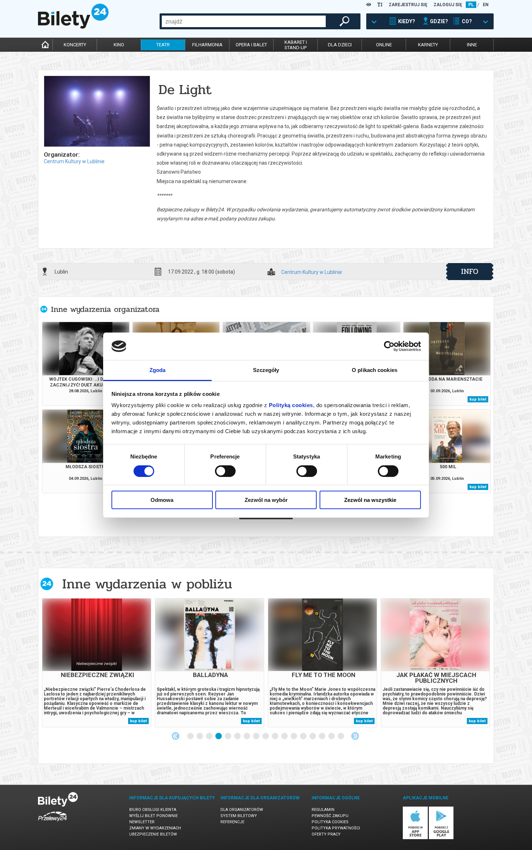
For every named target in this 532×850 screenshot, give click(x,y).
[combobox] (244, 21)
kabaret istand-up (295, 44)
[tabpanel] (96, 662)
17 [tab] (341, 736)
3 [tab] (209, 736)
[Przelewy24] (52, 822)
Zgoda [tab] (157, 370)
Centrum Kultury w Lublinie (74, 161)
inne (472, 44)
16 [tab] (331, 736)
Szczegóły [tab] (266, 370)
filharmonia (207, 44)
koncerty (75, 44)
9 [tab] (266, 736)
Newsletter (142, 822)
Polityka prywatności (336, 828)
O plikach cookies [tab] (374, 370)
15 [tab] (322, 736)
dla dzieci (340, 44)
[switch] (225, 471)
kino (119, 44)
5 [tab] (228, 736)
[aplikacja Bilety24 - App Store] (415, 838)
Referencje (232, 822)
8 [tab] (256, 736)
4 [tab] (219, 736)
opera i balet (251, 44)
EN (486, 4)
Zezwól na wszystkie (370, 500)
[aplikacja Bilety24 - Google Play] (441, 838)
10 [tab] (275, 736)
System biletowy (238, 815)
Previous (176, 736)
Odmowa (162, 500)
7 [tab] (247, 736)
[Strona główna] (73, 27)
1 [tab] (190, 736)
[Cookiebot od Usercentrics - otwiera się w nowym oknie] (389, 346)
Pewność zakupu (330, 815)
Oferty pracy (326, 834)
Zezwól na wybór (266, 500)
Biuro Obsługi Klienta (152, 809)
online (384, 44)
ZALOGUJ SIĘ (448, 4)
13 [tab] (303, 736)
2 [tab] (200, 736)
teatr (163, 44)
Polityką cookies (291, 405)
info (469, 271)
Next (355, 736)
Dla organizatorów (241, 809)
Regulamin (323, 809)
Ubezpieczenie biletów (153, 834)
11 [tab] (284, 736)
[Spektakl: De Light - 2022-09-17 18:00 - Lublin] (96, 112)
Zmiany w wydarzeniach (155, 828)
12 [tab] (294, 736)
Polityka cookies (330, 822)
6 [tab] (237, 736)
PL (471, 4)
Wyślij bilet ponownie (153, 815)
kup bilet (477, 399)
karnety (428, 44)
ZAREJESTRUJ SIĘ (408, 4)
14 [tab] (313, 736)
